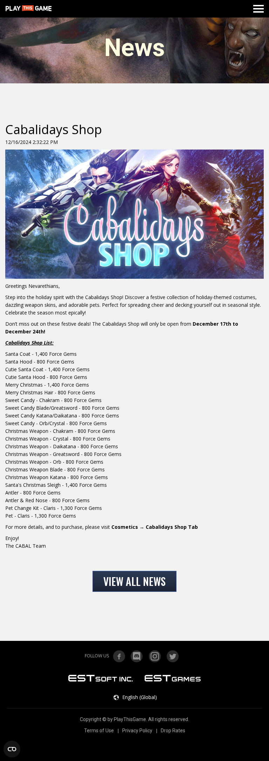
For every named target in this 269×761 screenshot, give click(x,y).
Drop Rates (173, 730)
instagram (155, 656)
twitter (172, 656)
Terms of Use (99, 730)
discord (137, 656)
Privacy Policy (137, 730)
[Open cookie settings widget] (12, 749)
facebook (119, 656)
